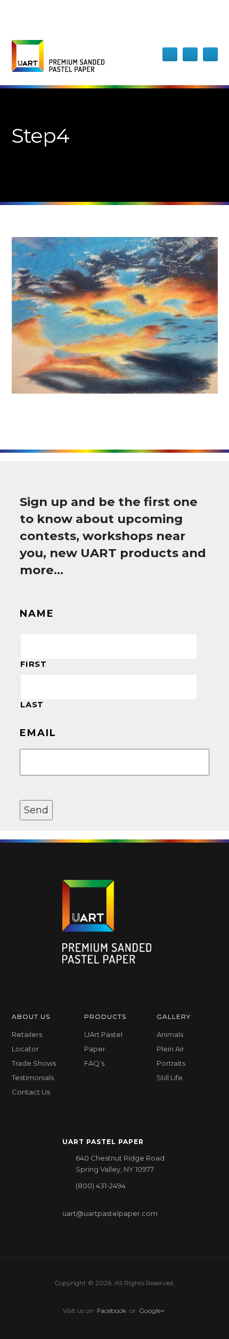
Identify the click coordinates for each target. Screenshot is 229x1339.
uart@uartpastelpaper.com (110, 1213)
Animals (170, 1034)
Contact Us (31, 1092)
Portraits (171, 1063)
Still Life (170, 1077)
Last (32, 704)
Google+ (152, 1310)
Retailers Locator (27, 1041)
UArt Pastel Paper (103, 1041)
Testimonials (33, 1077)
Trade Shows (34, 1063)
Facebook (111, 1310)
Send (36, 810)
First (33, 664)
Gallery (174, 1016)
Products (105, 1016)
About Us (31, 1016)
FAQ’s (94, 1063)
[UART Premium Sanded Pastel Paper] (58, 56)
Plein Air (170, 1048)
